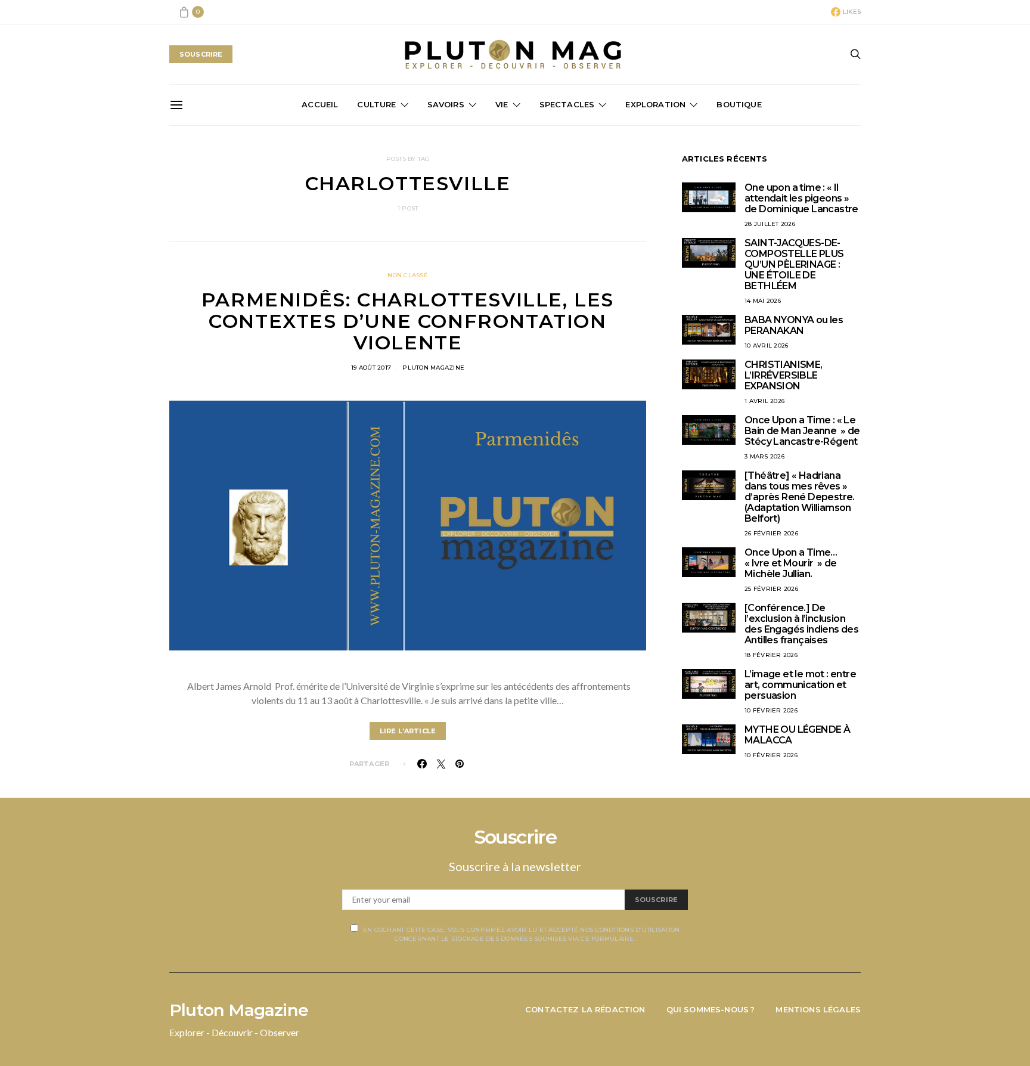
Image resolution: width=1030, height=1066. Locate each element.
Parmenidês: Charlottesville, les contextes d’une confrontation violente (407, 321)
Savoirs (445, 104)
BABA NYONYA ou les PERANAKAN (793, 325)
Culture (376, 104)
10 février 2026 (771, 710)
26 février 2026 (771, 533)
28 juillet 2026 (769, 224)
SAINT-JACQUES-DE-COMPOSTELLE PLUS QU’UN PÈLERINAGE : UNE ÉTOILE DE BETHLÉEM (793, 264)
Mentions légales (818, 1009)
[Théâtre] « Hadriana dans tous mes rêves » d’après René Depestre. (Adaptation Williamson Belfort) (799, 497)
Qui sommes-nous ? (710, 1009)
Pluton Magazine (433, 367)
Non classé (407, 275)
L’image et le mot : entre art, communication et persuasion (800, 684)
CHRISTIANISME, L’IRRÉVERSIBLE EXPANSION (783, 375)
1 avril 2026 (764, 401)
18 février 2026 (771, 655)
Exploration (655, 104)
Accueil (320, 104)
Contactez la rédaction (585, 1009)
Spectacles (567, 104)
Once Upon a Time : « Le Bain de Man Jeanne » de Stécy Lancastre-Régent (802, 430)
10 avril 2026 (766, 345)
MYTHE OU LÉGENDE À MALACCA (797, 735)
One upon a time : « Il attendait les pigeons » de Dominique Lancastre (801, 198)
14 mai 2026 (762, 301)
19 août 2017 (371, 367)
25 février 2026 (771, 589)
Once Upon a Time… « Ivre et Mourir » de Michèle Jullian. (790, 563)
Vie (501, 104)
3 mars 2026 (764, 456)
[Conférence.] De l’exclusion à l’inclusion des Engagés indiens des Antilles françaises (801, 624)
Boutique (738, 104)
